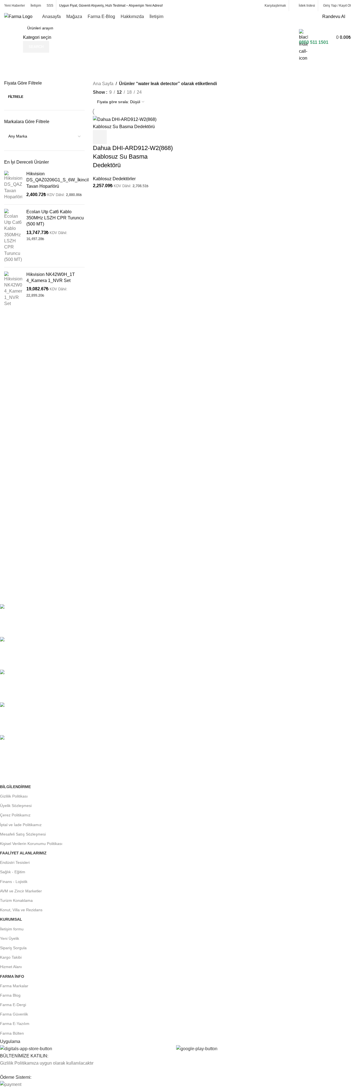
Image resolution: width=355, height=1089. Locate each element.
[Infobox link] (177, 26)
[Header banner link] (177, 544)
